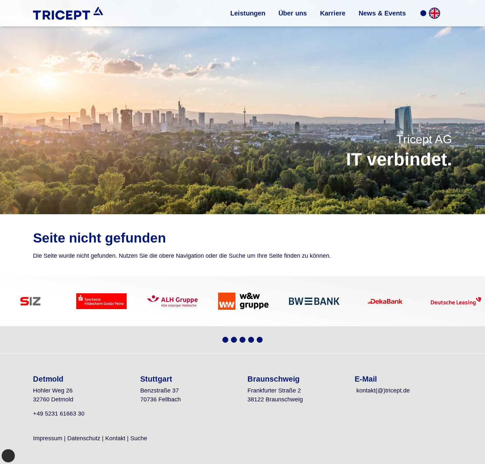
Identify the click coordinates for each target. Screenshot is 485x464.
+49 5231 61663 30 (58, 413)
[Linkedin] (260, 340)
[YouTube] (234, 340)
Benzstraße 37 (159, 390)
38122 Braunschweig (275, 399)
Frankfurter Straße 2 (274, 390)
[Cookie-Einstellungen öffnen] (8, 455)
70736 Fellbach (160, 399)
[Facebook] (251, 340)
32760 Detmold (53, 399)
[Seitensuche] (446, 13)
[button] (248, 13)
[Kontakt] (423, 13)
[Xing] (225, 340)
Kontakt (115, 438)
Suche (138, 438)
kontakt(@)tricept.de (383, 390)
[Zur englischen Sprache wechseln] (434, 13)
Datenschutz (83, 438)
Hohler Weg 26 (53, 390)
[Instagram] (242, 340)
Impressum (47, 438)
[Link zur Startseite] (68, 13)
